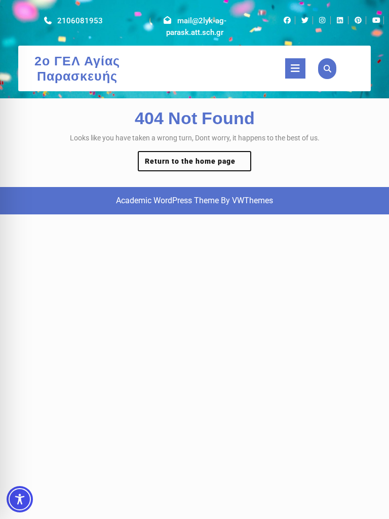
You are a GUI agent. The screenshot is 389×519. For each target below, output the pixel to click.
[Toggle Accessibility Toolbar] (20, 499)
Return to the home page (198, 164)
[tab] (295, 68)
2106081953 (80, 20)
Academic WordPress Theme (167, 200)
